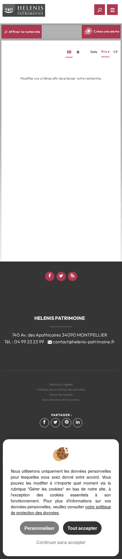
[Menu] (112, 9)
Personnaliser (39, 528)
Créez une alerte (106, 31)
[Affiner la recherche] (99, 9)
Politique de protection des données (61, 389)
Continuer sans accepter (60, 542)
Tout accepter (82, 528)
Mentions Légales (61, 384)
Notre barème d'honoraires (61, 400)
